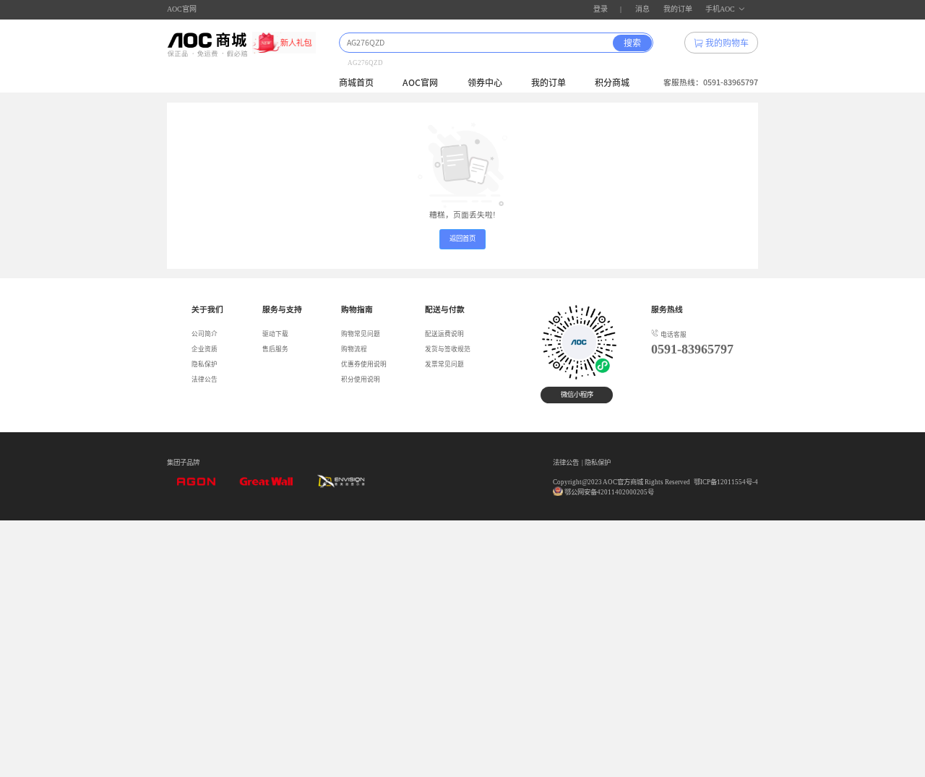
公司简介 (205, 334)
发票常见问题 (444, 364)
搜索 (632, 42)
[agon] (196, 486)
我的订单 (677, 9)
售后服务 (275, 349)
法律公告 (205, 379)
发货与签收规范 (447, 349)
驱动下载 (275, 334)
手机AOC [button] (720, 9)
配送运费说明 (444, 334)
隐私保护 (205, 364)
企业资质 (205, 349)
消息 (642, 9)
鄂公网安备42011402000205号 (609, 492)
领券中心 (485, 82)
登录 (600, 9)
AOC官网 (182, 9)
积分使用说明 (360, 379)
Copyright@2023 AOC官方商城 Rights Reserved (621, 482)
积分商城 (612, 82)
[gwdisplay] (266, 486)
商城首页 (356, 82)
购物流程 (354, 349)
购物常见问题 (360, 334)
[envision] (336, 486)
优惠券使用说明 (364, 364)
